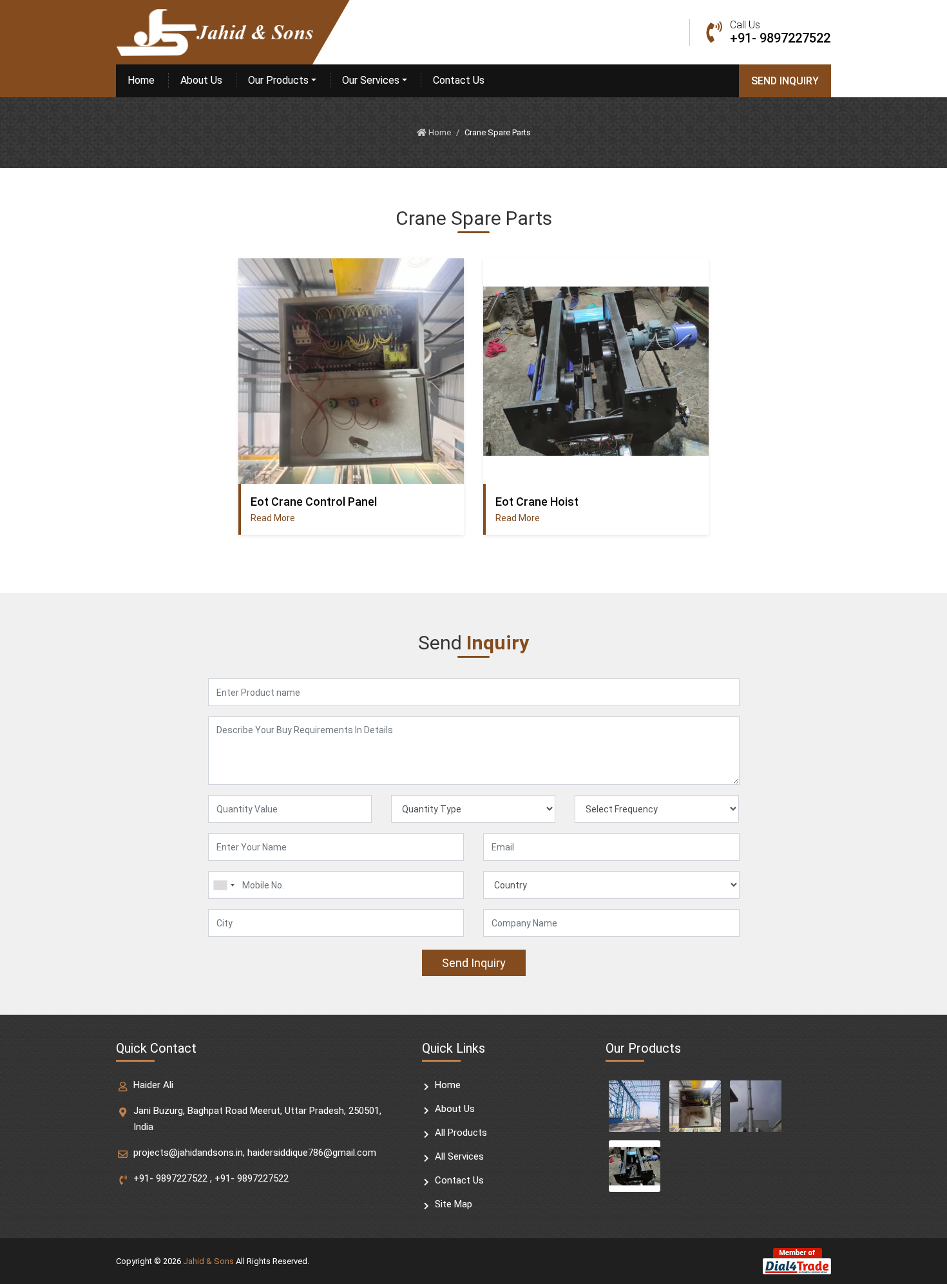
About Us (201, 80)
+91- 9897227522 (170, 1178)
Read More (273, 518)
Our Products (278, 80)
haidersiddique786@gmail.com (311, 1152)
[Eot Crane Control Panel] (695, 1106)
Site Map (453, 1204)
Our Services (370, 80)
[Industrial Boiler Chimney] (755, 1106)
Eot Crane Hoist (537, 501)
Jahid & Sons (208, 1261)
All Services (459, 1156)
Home (141, 80)
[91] (223, 885)
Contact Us (458, 80)
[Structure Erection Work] (634, 1106)
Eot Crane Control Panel (314, 501)
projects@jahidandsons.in (188, 1152)
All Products (461, 1132)
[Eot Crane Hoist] (634, 1166)
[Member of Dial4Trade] (797, 1260)
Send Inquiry (785, 81)
